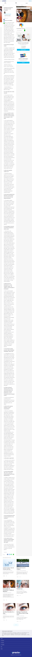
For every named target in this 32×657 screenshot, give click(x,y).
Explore (17, 5)
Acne (20, 633)
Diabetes (5, 633)
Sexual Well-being (24, 632)
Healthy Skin (16, 633)
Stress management (7, 634)
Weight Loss (19, 632)
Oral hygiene (14, 632)
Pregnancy (12, 633)
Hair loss (22, 633)
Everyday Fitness (9, 632)
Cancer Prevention (17, 634)
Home (3, 5)
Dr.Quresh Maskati (7, 14)
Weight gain (12, 634)
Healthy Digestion (23, 634)
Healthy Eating (4, 632)
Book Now (23, 62)
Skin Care (8, 633)
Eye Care (5, 552)
